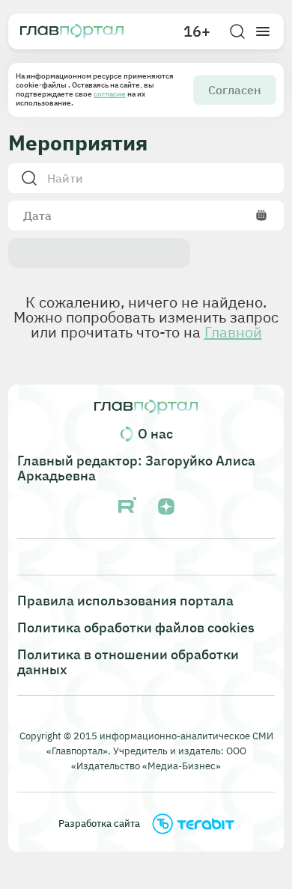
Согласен (234, 89)
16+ (196, 31)
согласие (110, 94)
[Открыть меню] (263, 31)
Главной (233, 332)
